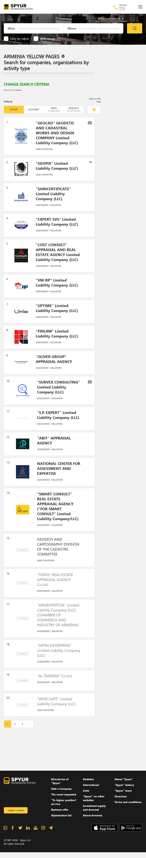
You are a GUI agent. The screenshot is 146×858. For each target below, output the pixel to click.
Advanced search (109, 18)
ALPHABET (33, 109)
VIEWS (54, 109)
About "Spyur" (123, 779)
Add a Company (61, 788)
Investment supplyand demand (94, 807)
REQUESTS (73, 109)
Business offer (60, 809)
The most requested (63, 794)
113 (122, 8)
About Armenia (92, 815)
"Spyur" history (124, 785)
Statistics (88, 779)
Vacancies (120, 796)
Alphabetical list (61, 815)
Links (86, 790)
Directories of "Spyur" (59, 781)
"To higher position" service (64, 802)
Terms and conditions (127, 802)
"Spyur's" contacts (16, 810)
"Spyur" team (123, 790)
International (91, 785)
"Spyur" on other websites (94, 798)
